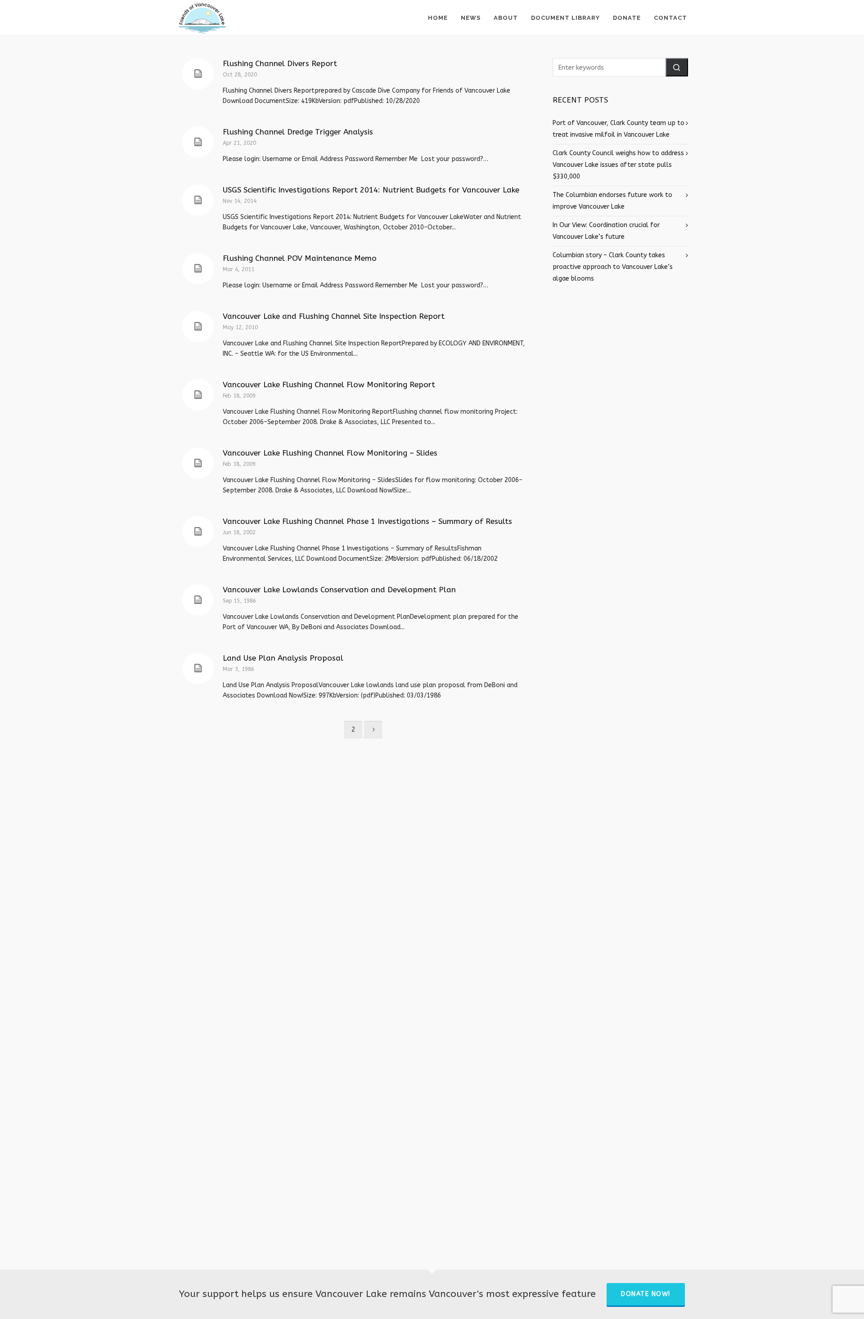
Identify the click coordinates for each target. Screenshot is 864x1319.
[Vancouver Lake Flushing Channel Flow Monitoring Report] (198, 395)
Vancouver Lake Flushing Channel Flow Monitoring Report (329, 384)
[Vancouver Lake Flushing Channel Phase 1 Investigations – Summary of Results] (198, 531)
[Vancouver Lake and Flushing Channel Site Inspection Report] (198, 326)
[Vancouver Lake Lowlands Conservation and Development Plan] (198, 600)
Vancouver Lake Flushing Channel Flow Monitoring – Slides (330, 452)
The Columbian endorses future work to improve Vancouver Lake (612, 200)
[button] (677, 67)
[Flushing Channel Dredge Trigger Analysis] (198, 142)
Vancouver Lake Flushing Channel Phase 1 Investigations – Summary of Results (367, 521)
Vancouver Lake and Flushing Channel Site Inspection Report (334, 316)
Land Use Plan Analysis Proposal (283, 657)
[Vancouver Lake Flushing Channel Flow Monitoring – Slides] (198, 463)
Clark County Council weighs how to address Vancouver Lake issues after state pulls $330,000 (618, 164)
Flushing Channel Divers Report (280, 63)
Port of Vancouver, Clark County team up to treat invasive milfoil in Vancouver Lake (618, 129)
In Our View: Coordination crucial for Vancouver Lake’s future (606, 231)
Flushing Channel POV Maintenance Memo (300, 258)
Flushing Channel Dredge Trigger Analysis (298, 131)
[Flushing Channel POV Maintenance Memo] (198, 268)
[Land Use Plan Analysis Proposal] (198, 668)
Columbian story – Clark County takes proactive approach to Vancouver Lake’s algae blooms (613, 266)
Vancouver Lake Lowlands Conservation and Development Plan (339, 589)
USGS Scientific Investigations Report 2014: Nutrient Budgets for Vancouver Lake (371, 189)
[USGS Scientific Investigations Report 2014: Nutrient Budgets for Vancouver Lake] (198, 200)
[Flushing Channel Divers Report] (198, 73)
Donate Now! (645, 1294)
